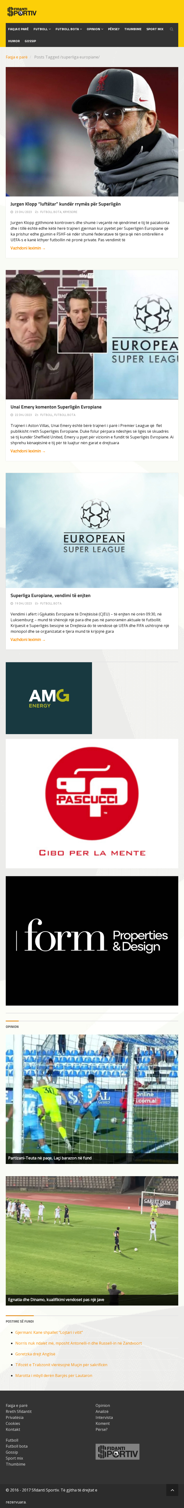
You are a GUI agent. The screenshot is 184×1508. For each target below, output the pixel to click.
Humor (14, 40)
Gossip (30, 40)
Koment (103, 1423)
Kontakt (13, 1429)
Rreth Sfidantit (19, 1411)
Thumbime (133, 28)
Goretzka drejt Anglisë (35, 1354)
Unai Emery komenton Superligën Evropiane (56, 406)
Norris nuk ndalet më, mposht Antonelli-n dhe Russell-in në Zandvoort (78, 1343)
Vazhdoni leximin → (28, 248)
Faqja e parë (17, 57)
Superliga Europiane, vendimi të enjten (51, 595)
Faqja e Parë (18, 28)
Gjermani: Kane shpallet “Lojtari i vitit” (49, 1332)
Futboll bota (67, 28)
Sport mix (154, 28)
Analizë (102, 1411)
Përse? (114, 28)
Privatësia (14, 1417)
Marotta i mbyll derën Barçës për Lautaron (53, 1375)
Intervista (104, 1417)
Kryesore (70, 212)
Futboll (41, 28)
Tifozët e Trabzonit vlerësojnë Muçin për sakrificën (61, 1364)
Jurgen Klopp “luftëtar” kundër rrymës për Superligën (66, 203)
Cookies (13, 1423)
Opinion (93, 28)
